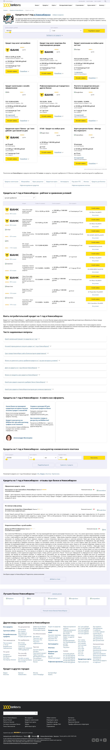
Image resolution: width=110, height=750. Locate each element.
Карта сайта (72, 720)
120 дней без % (98, 637)
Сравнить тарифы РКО (54, 724)
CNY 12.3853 (97, 1)
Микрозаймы (25, 181)
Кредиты (45, 5)
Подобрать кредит (94, 31)
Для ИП (50, 656)
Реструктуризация (69, 640)
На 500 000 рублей (69, 662)
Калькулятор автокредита (97, 658)
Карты (54, 5)
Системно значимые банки (11, 724)
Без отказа (21, 643)
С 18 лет (5, 645)
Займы (27, 724)
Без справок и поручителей (22, 634)
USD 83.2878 (82, 1)
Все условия (95, 215)
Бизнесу (101, 5)
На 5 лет (80, 652)
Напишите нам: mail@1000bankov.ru (13, 736)
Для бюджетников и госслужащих (39, 657)
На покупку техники (9, 660)
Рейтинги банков (8, 722)
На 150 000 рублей (69, 657)
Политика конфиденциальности (11, 743)
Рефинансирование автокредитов (69, 631)
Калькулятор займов (99, 655)
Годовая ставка (62, 454)
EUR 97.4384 (90, 1)
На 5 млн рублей (83, 633)
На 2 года (81, 648)
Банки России (7, 720)
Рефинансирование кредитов (29, 185)
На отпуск (6, 658)
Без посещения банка (25, 660)
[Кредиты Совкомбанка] (101, 490)
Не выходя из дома (39, 630)
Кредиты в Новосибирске (16, 10)
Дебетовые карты (30, 726)
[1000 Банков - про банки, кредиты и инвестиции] (101, 740)
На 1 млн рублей (83, 626)
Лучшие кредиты (38, 650)
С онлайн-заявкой (98, 632)
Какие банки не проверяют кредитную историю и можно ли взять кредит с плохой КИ (17, 408)
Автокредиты (64, 181)
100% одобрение (23, 650)
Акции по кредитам (54, 626)
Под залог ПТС (76, 181)
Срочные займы (9, 631)
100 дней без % (98, 635)
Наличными (22, 661)
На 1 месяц (81, 640)
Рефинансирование (55, 662)
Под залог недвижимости (38, 642)
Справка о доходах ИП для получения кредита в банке (40, 407)
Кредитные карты (51, 181)
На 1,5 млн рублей (84, 628)
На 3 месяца (82, 643)
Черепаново (55, 474)
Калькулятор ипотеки (100, 650)
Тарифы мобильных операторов (78, 724)
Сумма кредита (9, 454)
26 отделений (79, 158)
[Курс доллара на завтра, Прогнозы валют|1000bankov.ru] (97, 740)
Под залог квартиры (54, 635)
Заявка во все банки (39, 626)
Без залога (36, 636)
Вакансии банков (73, 722)
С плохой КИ (22, 644)
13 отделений (79, 115)
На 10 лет (81, 655)
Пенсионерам (7, 643)
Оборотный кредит (54, 658)
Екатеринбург (52, 673)
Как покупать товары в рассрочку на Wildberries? (39, 419)
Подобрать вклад (52, 722)
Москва (35, 673)
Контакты (71, 718)
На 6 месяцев (82, 645)
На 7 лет (80, 653)
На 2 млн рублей (83, 630)
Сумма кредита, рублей (11, 27)
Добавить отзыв (55, 579)
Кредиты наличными (11, 181)
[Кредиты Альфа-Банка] (101, 510)
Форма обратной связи (46, 736)
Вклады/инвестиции (65, 5)
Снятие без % (97, 633)
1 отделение (78, 72)
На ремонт (6, 654)
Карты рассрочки (38, 181)
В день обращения (39, 628)
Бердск (5, 673)
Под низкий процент (39, 653)
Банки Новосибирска (10, 718)
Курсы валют (91, 5)
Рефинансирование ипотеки (81, 185)
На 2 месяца (82, 641)
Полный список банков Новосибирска (55, 611)
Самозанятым (7, 648)
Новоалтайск (22, 674)
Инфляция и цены (52, 720)
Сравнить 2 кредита (66, 465)
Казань (50, 674)
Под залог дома (53, 637)
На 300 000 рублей (69, 660)
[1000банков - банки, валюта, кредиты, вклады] (105, 740)
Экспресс (36, 651)
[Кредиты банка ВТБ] (104, 530)
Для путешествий (98, 640)
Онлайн (65, 645)
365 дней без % (98, 639)
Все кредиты (8, 627)
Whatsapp (34, 736)
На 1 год (80, 647)
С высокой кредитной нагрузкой (25, 647)
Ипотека (86, 181)
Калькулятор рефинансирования (99, 652)
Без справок (22, 631)
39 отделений (10, 115)
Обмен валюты (51, 718)
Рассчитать (94, 458)
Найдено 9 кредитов (58, 15)
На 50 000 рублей (68, 653)
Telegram (25, 736)
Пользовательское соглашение (29, 743)
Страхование (80, 5)
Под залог (66, 647)
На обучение (7, 656)
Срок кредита (54, 27)
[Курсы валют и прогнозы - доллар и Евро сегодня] (93, 740)
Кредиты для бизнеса (98, 181)
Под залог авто (38, 638)
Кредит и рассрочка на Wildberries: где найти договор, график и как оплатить (17, 422)
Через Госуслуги (38, 655)
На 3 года (81, 650)
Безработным (7, 646)
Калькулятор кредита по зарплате (99, 661)
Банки (37, 5)
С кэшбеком (96, 630)
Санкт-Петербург (38, 674)
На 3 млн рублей (83, 632)
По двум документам (24, 636)
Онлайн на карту (23, 658)
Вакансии (56, 736)
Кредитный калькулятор (97, 647)
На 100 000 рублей (69, 655)
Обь (38, 474)
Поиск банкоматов (9, 726)
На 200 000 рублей (69, 659)
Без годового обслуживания (97, 627)
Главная (5, 10)
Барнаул (20, 673)
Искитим (48, 474)
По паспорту (22, 629)
